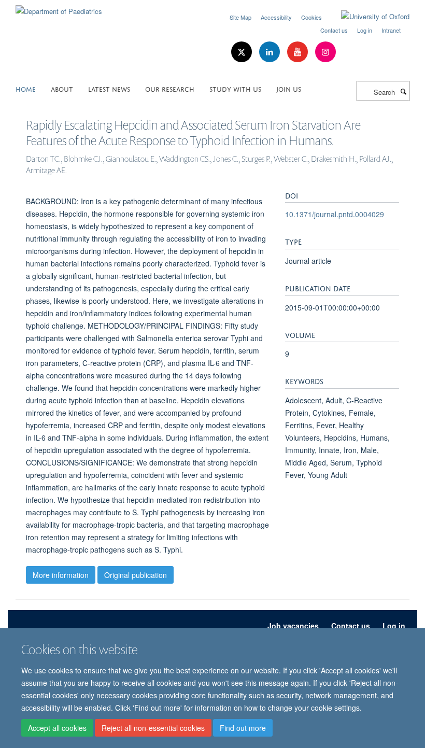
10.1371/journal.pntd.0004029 (334, 214)
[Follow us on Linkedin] (270, 52)
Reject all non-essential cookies (153, 728)
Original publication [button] (135, 575)
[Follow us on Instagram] (325, 52)
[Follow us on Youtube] (298, 52)
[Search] (403, 91)
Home (26, 88)
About (62, 88)
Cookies (311, 17)
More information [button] (61, 575)
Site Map (240, 17)
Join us (288, 88)
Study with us (235, 88)
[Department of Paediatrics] (59, 7)
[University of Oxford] (367, 16)
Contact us (334, 30)
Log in (364, 30)
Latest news (109, 88)
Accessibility (276, 17)
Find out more (243, 728)
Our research (169, 88)
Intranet (391, 30)
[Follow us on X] (242, 52)
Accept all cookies (57, 728)
